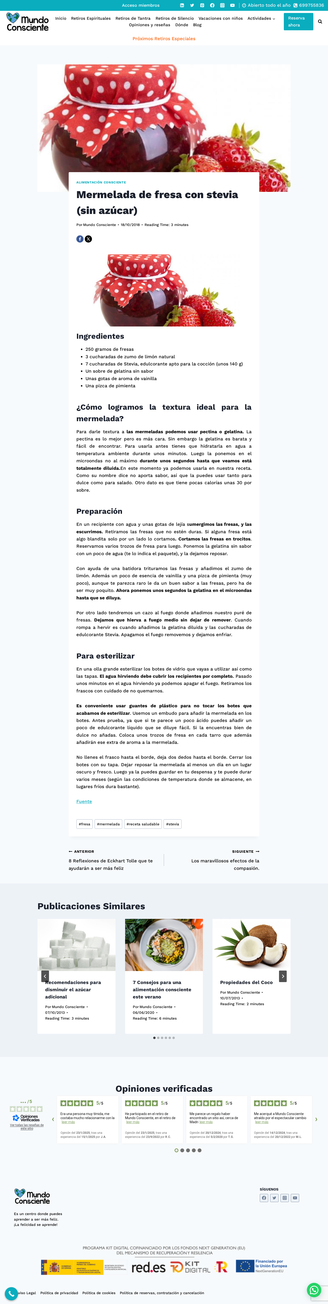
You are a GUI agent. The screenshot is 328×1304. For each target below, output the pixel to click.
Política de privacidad (59, 1293)
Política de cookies (98, 1293)
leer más (68, 1122)
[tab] (154, 1038)
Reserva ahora (296, 21)
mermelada (108, 824)
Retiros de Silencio (175, 18)
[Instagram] (222, 5)
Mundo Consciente (99, 225)
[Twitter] (192, 5)
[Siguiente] (283, 976)
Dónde (181, 24)
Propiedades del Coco (246, 982)
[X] (88, 239)
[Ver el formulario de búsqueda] (319, 21)
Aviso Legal (26, 1293)
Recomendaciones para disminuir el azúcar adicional (73, 989)
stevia (172, 824)
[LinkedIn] (182, 5)
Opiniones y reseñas (149, 24)
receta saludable (143, 824)
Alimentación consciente (101, 182)
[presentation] (76, 945)
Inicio (60, 18)
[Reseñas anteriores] (52, 1119)
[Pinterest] (202, 5)
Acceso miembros (141, 5)
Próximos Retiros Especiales (164, 38)
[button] (314, 1290)
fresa (84, 824)
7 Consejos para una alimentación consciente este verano (162, 989)
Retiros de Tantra (133, 18)
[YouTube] (232, 5)
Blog (197, 24)
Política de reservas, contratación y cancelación (162, 1293)
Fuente (84, 801)
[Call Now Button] (11, 1293)
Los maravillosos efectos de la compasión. (225, 860)
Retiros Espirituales (91, 18)
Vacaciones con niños (221, 18)
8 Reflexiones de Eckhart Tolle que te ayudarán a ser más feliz (111, 860)
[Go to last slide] (45, 976)
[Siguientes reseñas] (316, 1119)
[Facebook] (212, 5)
